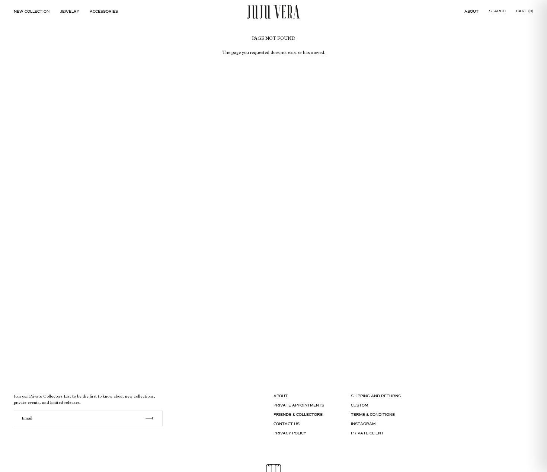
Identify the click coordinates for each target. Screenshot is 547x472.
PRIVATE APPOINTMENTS (299, 405)
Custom (359, 405)
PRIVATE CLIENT (367, 433)
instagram (363, 423)
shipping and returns (376, 396)
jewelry (69, 11)
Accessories (104, 11)
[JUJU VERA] (273, 12)
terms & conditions (373, 414)
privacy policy (290, 433)
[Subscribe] (149, 418)
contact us (287, 423)
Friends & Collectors (298, 414)
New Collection (31, 11)
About (471, 11)
